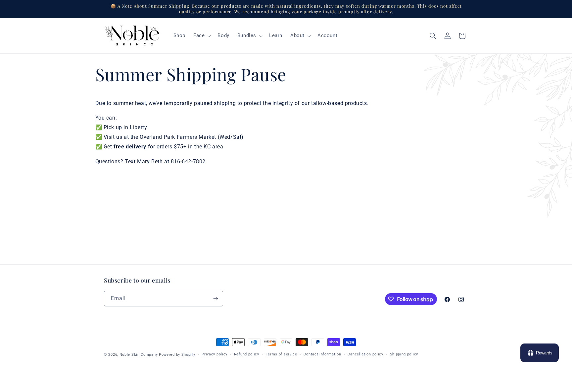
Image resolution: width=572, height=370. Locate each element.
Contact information (322, 354)
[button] (201, 35)
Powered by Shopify (177, 354)
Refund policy (246, 354)
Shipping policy (404, 354)
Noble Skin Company (138, 354)
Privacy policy (214, 354)
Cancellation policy (365, 354)
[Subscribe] (215, 298)
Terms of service (281, 354)
